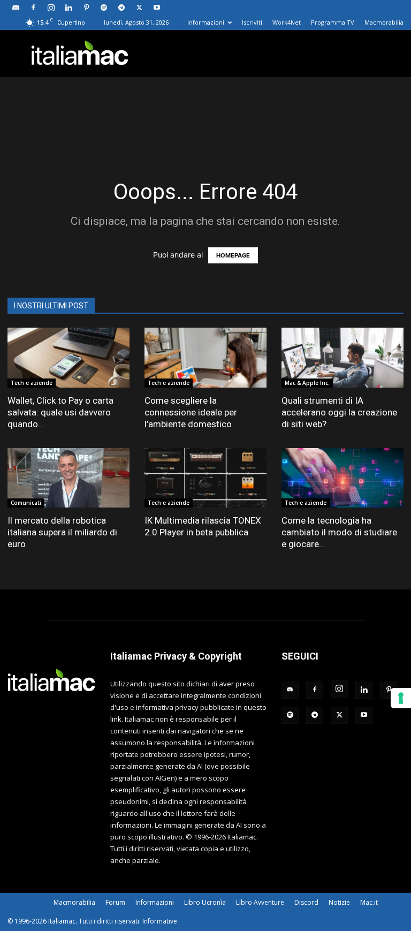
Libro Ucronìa (205, 902)
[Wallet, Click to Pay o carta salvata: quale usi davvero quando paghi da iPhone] (68, 358)
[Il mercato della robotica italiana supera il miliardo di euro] (68, 478)
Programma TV (332, 22)
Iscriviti (252, 22)
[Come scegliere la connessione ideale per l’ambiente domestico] (205, 358)
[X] (139, 7)
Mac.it (369, 902)
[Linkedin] (68, 7)
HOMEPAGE (233, 255)
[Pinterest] (86, 7)
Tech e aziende (31, 383)
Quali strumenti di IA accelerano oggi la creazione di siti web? (339, 412)
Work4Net (286, 22)
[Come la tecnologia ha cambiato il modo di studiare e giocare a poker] (342, 478)
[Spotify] (104, 7)
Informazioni (205, 22)
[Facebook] (33, 7)
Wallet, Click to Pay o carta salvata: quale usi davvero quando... (60, 412)
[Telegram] (121, 7)
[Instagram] (51, 7)
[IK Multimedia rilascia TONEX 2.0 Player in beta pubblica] (205, 478)
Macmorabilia (384, 22)
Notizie (339, 902)
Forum (115, 902)
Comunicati (26, 502)
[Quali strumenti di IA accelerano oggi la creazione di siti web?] (342, 358)
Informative (159, 921)
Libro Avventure (260, 902)
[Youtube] (157, 7)
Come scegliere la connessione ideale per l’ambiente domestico (190, 412)
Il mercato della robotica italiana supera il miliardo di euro (62, 532)
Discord (306, 902)
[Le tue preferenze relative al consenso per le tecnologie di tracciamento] (401, 698)
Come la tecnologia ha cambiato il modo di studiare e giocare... (339, 532)
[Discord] (15, 7)
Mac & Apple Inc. (307, 383)
